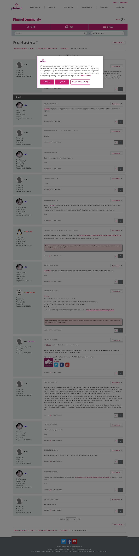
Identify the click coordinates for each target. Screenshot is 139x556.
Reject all (62, 82)
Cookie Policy (85, 76)
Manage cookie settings (80, 82)
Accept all (47, 82)
